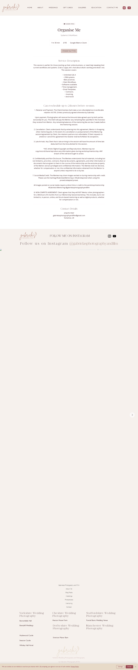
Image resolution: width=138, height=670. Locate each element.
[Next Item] (132, 414)
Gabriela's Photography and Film (68, 585)
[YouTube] (114, 236)
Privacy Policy (75, 666)
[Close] (135, 666)
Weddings (69, 596)
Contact (69, 607)
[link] (69, 51)
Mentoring (69, 603)
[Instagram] (109, 236)
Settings (120, 666)
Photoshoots (69, 600)
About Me (69, 589)
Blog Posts (69, 592)
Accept (129, 666)
